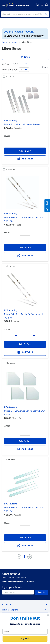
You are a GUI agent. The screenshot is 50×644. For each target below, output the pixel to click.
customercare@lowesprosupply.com (18, 581)
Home (4, 42)
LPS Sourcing (10, 120)
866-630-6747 (21, 577)
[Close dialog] (48, 615)
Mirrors (14, 42)
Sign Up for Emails (12, 587)
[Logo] (18, 4)
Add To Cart (25, 151)
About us (6, 604)
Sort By (5, 64)
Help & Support (10, 609)
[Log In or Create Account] (47, 4)
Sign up (25, 638)
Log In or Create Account (19, 31)
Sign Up (41, 592)
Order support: (14, 577)
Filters (27, 57)
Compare (10, 76)
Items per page (10, 69)
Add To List (27, 158)
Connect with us (11, 573)
